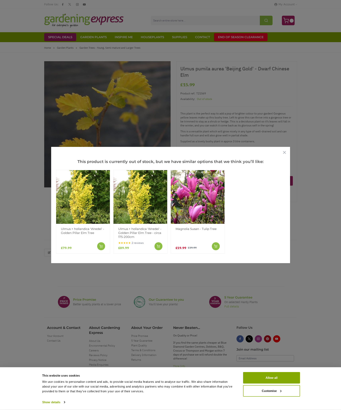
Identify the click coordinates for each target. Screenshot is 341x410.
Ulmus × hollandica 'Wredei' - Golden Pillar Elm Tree (82, 231)
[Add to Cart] (101, 246)
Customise (269, 390)
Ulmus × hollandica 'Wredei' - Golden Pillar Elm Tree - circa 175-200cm (139, 233)
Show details (51, 402)
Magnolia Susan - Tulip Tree (196, 229)
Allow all (271, 377)
